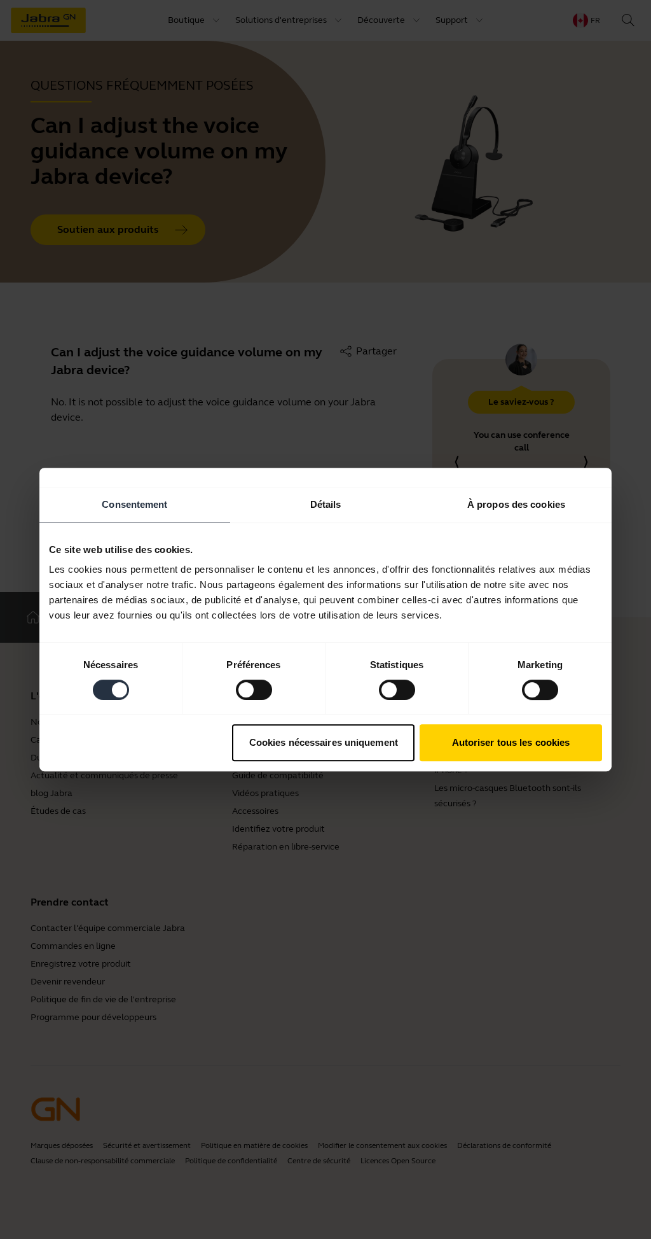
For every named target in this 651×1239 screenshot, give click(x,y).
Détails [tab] (325, 504)
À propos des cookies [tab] (516, 504)
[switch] (254, 690)
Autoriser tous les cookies (511, 742)
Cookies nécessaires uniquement (323, 742)
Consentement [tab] (134, 504)
